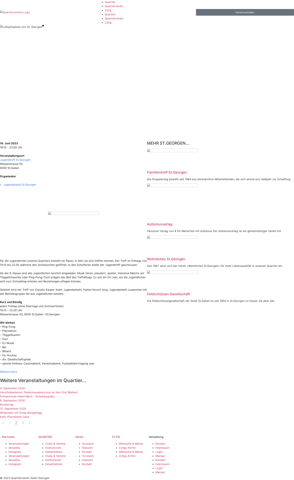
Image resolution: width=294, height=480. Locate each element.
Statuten (87, 447)
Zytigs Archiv (127, 447)
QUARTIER (45, 437)
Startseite (8, 437)
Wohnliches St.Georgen (166, 259)
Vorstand (88, 443)
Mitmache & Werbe (131, 443)
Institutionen (53, 447)
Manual (160, 456)
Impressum (162, 447)
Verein (79, 437)
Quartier (110, 2)
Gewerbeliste (53, 451)
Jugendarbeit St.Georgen (20, 184)
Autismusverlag (159, 224)
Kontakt (87, 451)
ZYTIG (116, 437)
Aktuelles (14, 447)
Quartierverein (114, 6)
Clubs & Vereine (55, 443)
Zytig (108, 10)
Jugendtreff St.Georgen (15, 159)
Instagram (15, 451)
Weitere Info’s (8, 371)
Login (159, 451)
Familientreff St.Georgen (167, 172)
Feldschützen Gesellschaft (168, 294)
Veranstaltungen (19, 443)
